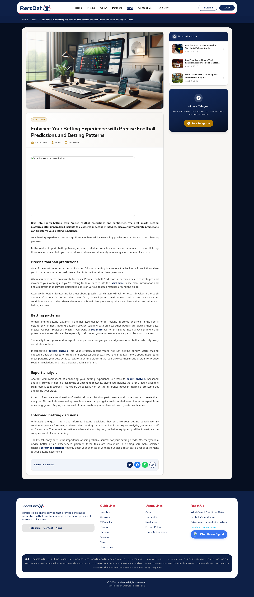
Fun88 (100, 559)
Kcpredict (49, 559)
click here (118, 283)
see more (96, 329)
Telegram (35, 527)
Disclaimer (151, 522)
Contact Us (145, 7)
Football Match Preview (150, 563)
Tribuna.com (112, 567)
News (130, 7)
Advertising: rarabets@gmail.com (209, 522)
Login (227, 7)
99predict (189, 563)
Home (78, 7)
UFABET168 (37, 559)
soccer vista (99, 567)
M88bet (64, 559)
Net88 (216, 559)
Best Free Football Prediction (119, 559)
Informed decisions (52, 447)
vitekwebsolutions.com (134, 586)
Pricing (91, 7)
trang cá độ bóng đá (85, 563)
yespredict (157, 567)
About (103, 7)
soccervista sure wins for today (135, 567)
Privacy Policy (153, 527)
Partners (117, 7)
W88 (93, 559)
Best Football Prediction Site (197, 559)
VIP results (106, 522)
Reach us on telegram (203, 527)
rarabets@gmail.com (203, 517)
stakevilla (167, 563)
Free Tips (105, 512)
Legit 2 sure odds (105, 563)
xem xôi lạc (149, 559)
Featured (39, 120)
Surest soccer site (65, 563)
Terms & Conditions (156, 532)
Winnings (105, 517)
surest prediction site (218, 563)
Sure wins (50, 563)
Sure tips (178, 563)
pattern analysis (58, 350)
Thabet (138, 559)
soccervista (201, 563)
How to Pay (106, 547)
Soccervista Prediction (127, 563)
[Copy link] (152, 465)
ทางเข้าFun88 (76, 559)
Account (105, 537)
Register (208, 7)
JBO (57, 559)
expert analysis (136, 379)
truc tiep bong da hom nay (169, 559)
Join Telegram (200, 123)
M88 (87, 559)
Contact (48, 527)
